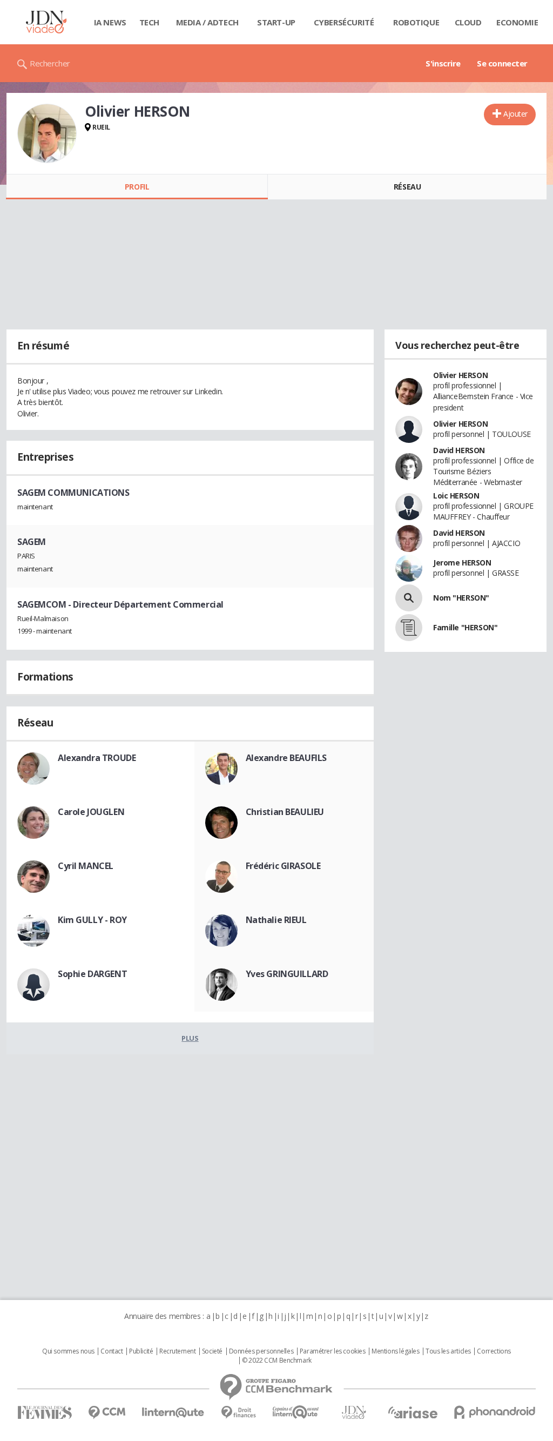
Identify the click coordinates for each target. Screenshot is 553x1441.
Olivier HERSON (460, 375)
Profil (137, 186)
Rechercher (50, 63)
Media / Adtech (207, 22)
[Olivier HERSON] (47, 133)
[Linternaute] (173, 1413)
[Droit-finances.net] (238, 1412)
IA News (110, 22)
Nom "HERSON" (461, 597)
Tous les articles (448, 1351)
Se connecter (502, 63)
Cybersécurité (344, 22)
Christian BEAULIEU (285, 812)
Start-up (276, 22)
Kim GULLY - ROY (92, 920)
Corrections (493, 1351)
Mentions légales (395, 1351)
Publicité (141, 1351)
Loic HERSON (456, 495)
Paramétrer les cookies (333, 1351)
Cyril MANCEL (85, 866)
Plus (189, 1038)
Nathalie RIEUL (276, 920)
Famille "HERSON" (465, 627)
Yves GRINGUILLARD (287, 974)
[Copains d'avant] (296, 1412)
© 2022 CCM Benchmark (277, 1360)
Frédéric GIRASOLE (283, 866)
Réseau (407, 186)
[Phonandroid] (495, 1412)
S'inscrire (443, 63)
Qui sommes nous (68, 1351)
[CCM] (106, 1412)
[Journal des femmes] (44, 1412)
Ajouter (515, 114)
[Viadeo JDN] (354, 1412)
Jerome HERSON (462, 562)
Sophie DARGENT (92, 974)
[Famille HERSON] (408, 627)
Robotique (416, 22)
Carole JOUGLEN (91, 812)
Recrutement (177, 1351)
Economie (517, 22)
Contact (111, 1351)
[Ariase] (412, 1412)
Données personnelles (261, 1351)
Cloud (468, 22)
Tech (149, 22)
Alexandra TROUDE (97, 758)
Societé (212, 1351)
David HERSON (459, 450)
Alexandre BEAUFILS (286, 758)
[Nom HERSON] (408, 597)
